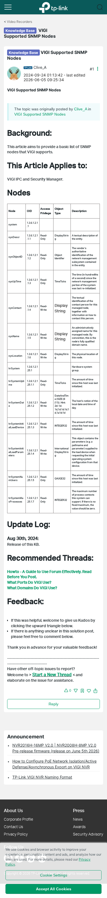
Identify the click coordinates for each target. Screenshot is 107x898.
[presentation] (14, 73)
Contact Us (13, 826)
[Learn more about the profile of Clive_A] (15, 73)
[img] (82, 691)
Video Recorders (19, 22)
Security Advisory (88, 834)
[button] (8, 7)
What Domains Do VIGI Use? (32, 587)
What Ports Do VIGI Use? (29, 582)
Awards (79, 826)
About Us (13, 810)
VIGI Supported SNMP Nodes (40, 114)
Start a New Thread (52, 674)
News (78, 819)
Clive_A (39, 67)
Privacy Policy (16, 834)
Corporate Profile (18, 819)
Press (78, 810)
